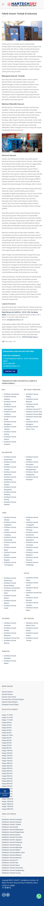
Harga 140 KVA (7, 758)
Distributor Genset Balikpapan (12, 829)
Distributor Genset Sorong (11, 873)
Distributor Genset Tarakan (11, 824)
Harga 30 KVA (6, 728)
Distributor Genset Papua (11, 865)
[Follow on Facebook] (3, 888)
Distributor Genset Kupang (11, 845)
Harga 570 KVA (7, 786)
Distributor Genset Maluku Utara (13, 852)
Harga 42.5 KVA (7, 735)
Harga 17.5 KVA (7, 720)
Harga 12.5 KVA (7, 715)
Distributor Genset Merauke (12, 858)
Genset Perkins (7, 694)
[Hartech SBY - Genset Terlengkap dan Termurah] (22, 4)
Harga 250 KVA (7, 768)
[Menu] (3, 4)
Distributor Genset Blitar (12, 588)
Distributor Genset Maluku (11, 850)
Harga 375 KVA (7, 778)
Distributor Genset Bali (11, 394)
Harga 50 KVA (6, 740)
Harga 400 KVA (7, 781)
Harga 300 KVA (7, 771)
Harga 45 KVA (6, 738)
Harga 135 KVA (7, 755)
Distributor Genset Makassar (12, 847)
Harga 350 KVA (7, 776)
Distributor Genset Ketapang (12, 842)
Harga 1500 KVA (7, 804)
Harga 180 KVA (7, 763)
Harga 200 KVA (7, 766)
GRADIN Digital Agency (30, 337)
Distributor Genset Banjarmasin (13, 832)
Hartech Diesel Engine (10, 702)
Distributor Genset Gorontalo (12, 837)
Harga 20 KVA (6, 722)
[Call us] (10, 888)
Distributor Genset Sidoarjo (11, 822)
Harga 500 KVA (7, 783)
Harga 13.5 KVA (7, 717)
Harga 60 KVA (6, 743)
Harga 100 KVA (7, 750)
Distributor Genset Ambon (11, 835)
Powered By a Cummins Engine (13, 699)
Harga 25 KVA (6, 725)
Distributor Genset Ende (34, 412)
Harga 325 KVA (7, 773)
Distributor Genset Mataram (12, 855)
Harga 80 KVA (6, 748)
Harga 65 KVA (6, 745)
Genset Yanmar (7, 692)
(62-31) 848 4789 (9, 363)
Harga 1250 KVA (7, 801)
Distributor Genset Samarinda (12, 868)
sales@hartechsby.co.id (14, 320)
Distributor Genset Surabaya (12, 819)
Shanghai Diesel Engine (10, 704)
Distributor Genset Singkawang (13, 870)
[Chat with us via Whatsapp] (38, 896)
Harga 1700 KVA (7, 806)
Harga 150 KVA (7, 761)
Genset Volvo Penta (9, 697)
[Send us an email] (8, 888)
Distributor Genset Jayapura (12, 840)
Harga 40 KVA (6, 733)
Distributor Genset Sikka (34, 414)
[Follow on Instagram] (5, 888)
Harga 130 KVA (7, 753)
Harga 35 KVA (6, 730)
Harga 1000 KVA (7, 799)
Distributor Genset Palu (11, 638)
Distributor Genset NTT (34, 409)
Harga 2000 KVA (7, 809)
